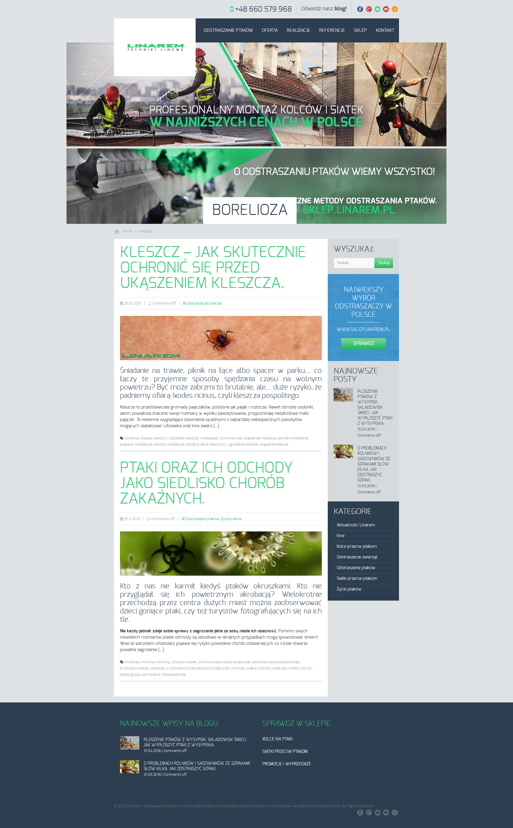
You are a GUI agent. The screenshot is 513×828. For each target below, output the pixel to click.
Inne (340, 536)
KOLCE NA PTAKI (277, 739)
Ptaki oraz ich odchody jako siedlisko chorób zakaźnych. (206, 483)
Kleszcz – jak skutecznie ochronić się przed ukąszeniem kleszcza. (213, 268)
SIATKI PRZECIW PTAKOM (285, 752)
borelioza (144, 231)
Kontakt (385, 30)
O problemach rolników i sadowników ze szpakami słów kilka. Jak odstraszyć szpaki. (373, 464)
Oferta (270, 30)
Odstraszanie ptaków (228, 30)
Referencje (332, 30)
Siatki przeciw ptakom (357, 579)
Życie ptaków (231, 519)
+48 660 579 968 (263, 9)
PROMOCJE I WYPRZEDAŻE (286, 764)
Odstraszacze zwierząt (204, 303)
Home (127, 231)
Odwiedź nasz (324, 9)
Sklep (360, 30)
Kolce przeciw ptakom (357, 546)
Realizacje (298, 30)
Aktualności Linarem (356, 525)
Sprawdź (363, 343)
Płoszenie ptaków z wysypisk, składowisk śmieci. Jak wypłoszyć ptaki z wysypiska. (374, 408)
